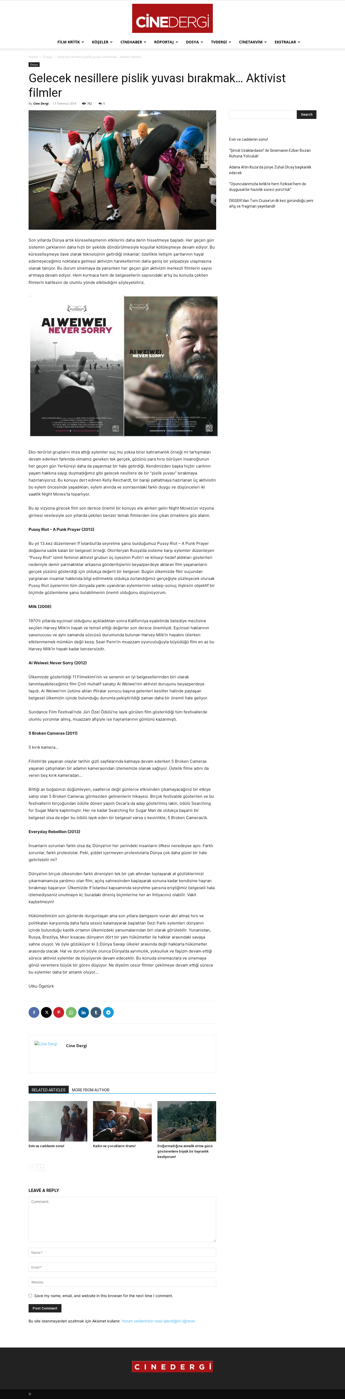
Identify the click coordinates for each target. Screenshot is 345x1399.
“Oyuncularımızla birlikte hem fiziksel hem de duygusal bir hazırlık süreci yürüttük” (267, 187)
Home (33, 56)
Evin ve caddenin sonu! (46, 1146)
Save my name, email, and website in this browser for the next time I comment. (103, 1295)
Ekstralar (285, 41)
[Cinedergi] (172, 18)
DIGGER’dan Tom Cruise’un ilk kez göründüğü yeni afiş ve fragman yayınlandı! (271, 203)
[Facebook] (34, 1012)
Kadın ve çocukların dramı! (114, 1146)
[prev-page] (32, 1167)
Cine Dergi (41, 103)
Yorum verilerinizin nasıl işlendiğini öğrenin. (159, 1321)
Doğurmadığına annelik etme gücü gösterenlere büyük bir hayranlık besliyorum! (184, 1151)
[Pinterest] (58, 1012)
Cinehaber (131, 41)
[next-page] (40, 1167)
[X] (46, 1012)
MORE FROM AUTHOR (90, 1090)
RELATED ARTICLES (48, 1090)
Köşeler (100, 41)
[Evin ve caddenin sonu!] (58, 1121)
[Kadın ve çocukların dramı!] (122, 1121)
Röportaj (164, 41)
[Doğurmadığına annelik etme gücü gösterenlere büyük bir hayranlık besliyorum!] (186, 1121)
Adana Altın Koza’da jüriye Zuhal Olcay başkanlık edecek (270, 170)
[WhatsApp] (71, 1012)
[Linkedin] (83, 1012)
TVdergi (219, 41)
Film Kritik (68, 41)
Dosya (192, 41)
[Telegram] (108, 1012)
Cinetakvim (251, 41)
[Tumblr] (96, 1012)
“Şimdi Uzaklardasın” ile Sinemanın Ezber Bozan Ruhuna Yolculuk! (270, 153)
